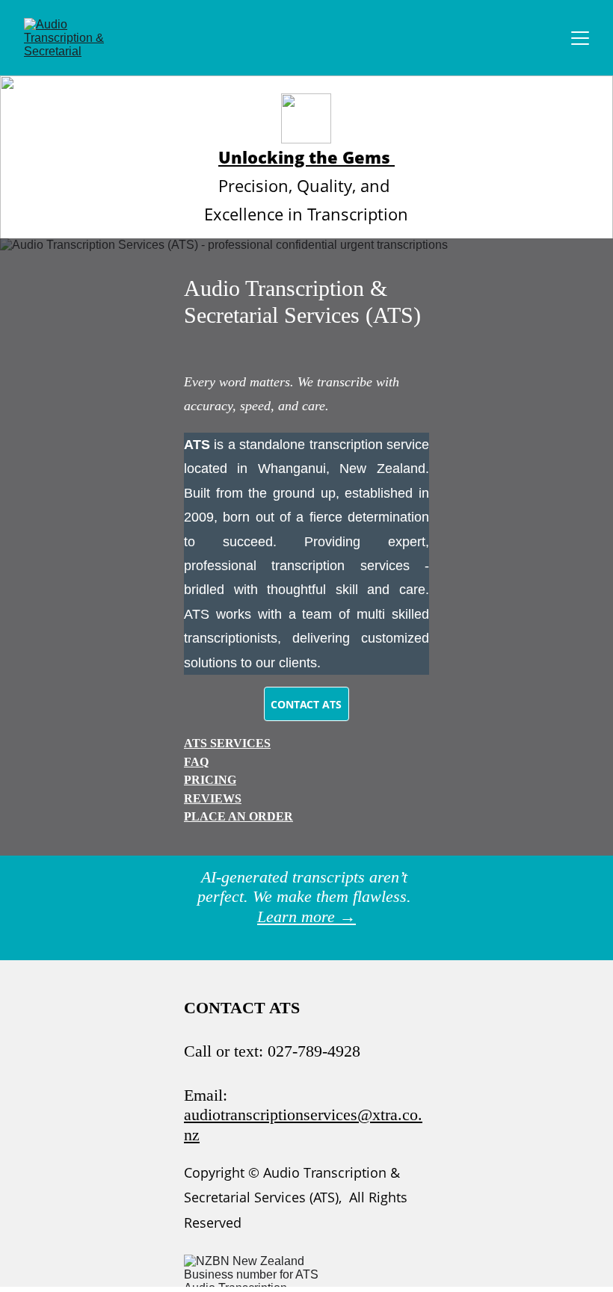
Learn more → (306, 916)
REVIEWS (212, 798)
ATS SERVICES (227, 743)
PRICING (210, 779)
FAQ (196, 761)
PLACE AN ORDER (238, 816)
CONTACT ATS (306, 704)
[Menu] (580, 38)
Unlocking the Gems (306, 157)
